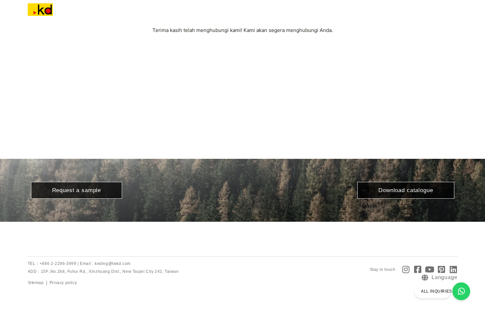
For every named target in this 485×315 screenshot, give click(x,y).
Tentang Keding (134, 13)
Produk (175, 13)
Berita (233, 13)
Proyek (204, 13)
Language (356, 13)
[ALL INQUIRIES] (461, 291)
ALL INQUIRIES (436, 291)
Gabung (315, 13)
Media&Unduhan (273, 13)
